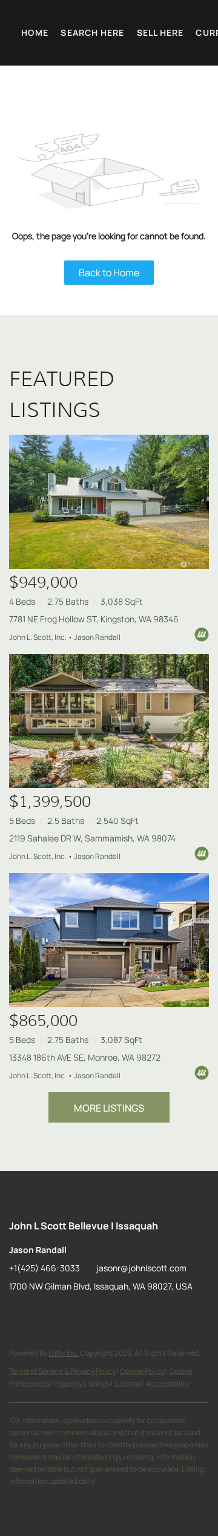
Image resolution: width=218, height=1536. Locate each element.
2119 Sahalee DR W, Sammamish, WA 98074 (92, 838)
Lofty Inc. (63, 1353)
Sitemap (128, 1383)
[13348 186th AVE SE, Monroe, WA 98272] (109, 940)
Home (34, 32)
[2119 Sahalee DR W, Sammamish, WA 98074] (109, 721)
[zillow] (18, 1314)
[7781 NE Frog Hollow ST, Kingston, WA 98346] (109, 502)
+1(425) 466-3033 (44, 1268)
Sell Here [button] (160, 32)
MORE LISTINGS (109, 1108)
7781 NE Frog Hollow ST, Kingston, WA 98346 (94, 619)
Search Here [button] (92, 32)
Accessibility (167, 1383)
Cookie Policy (142, 1371)
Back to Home (109, 272)
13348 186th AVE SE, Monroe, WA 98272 (84, 1057)
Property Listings (82, 1383)
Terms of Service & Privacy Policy (62, 1371)
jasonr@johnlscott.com (141, 1268)
